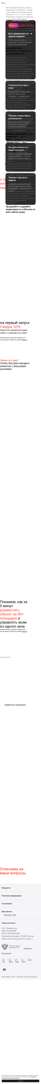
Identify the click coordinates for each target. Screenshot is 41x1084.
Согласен (20, 1081)
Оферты (24, 340)
